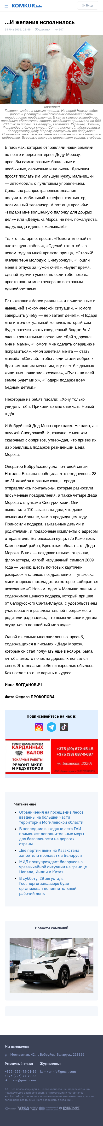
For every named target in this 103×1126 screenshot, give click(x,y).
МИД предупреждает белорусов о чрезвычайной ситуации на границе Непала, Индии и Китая (53, 867)
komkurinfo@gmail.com (58, 1072)
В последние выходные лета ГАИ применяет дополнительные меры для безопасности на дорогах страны (51, 836)
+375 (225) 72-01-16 (20, 1072)
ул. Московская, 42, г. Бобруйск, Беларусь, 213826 (44, 1055)
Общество (42, 29)
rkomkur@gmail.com (20, 1080)
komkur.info (12, 1096)
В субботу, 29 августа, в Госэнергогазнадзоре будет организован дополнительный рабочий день (47, 886)
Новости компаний (51, 928)
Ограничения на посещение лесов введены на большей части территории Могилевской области (51, 817)
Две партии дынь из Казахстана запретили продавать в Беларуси (50, 853)
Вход (89, 5)
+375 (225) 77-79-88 (20, 1076)
